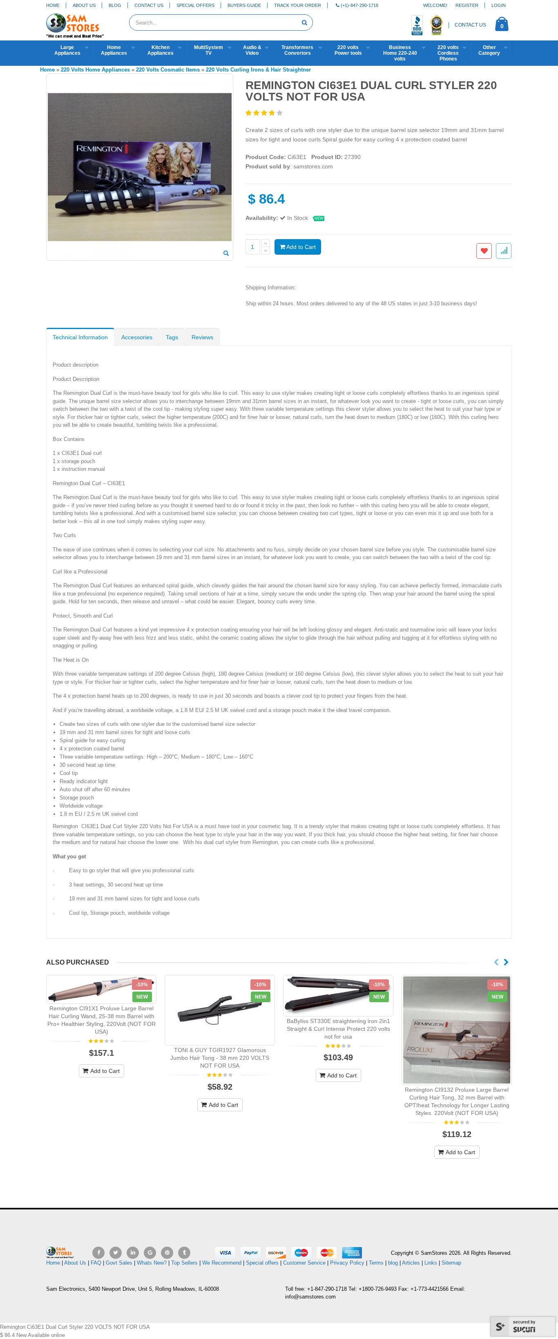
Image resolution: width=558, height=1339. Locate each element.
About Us (84, 5)
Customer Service (304, 1263)
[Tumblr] (184, 1253)
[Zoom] (226, 254)
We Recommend (221, 1263)
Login (498, 5)
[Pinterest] (167, 1253)
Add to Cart (300, 247)
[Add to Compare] (503, 251)
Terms (377, 1263)
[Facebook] (98, 1253)
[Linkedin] (133, 1253)
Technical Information (80, 337)
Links (430, 1263)
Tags (172, 337)
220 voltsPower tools (348, 50)
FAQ (96, 1263)
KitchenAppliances (160, 50)
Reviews (202, 337)
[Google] (150, 1253)
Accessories (136, 337)
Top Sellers (184, 1263)
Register (466, 5)
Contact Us (148, 5)
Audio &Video (252, 50)
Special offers (262, 1263)
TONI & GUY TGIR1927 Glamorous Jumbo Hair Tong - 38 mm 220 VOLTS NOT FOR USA (219, 1058)
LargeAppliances (67, 50)
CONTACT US (470, 25)
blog (393, 1263)
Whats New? (152, 1263)
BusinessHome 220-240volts (400, 53)
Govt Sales (119, 1263)
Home (53, 5)
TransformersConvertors (297, 50)
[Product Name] (101, 989)
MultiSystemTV (208, 50)
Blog (115, 5)
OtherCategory (489, 50)
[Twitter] (115, 1253)
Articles (411, 1263)
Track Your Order (297, 5)
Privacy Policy (347, 1263)
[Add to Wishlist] (484, 251)
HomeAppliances (114, 50)
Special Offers (195, 5)
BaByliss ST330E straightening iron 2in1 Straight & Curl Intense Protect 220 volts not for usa (338, 1029)
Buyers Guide (244, 5)
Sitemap (451, 1263)
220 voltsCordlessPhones (448, 53)
